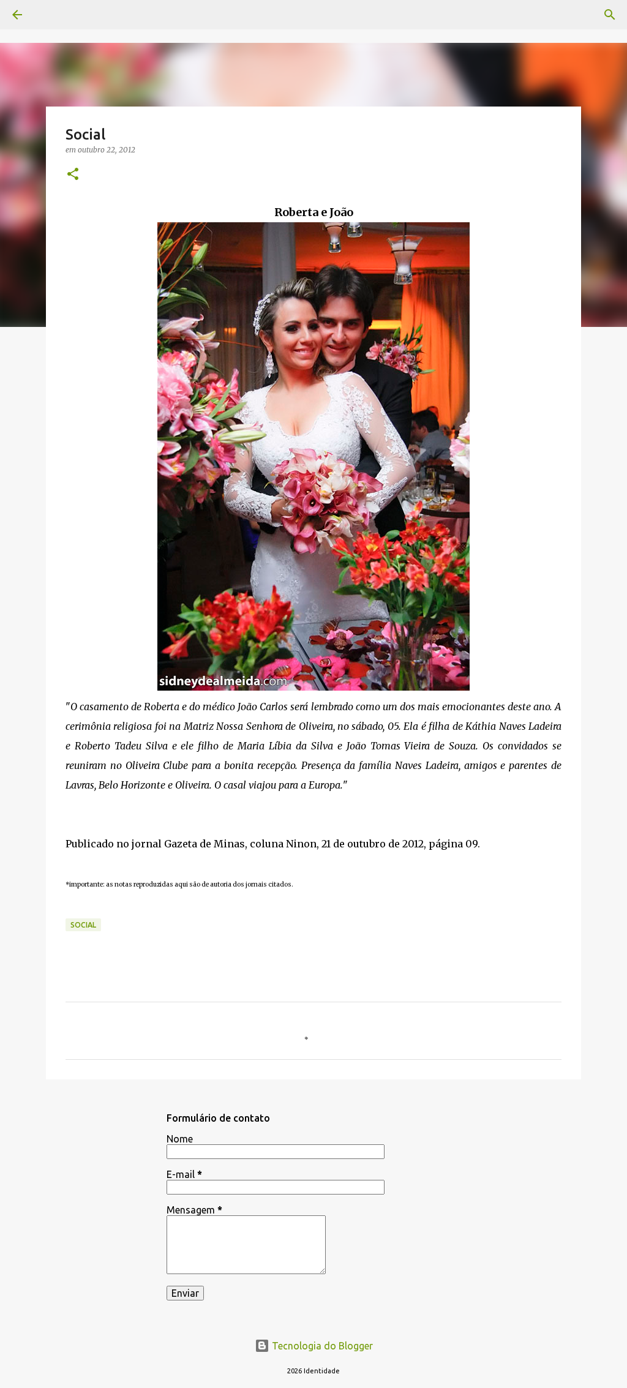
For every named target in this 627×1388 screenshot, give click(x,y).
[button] (73, 175)
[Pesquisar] (610, 14)
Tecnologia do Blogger (321, 1345)
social (83, 925)
